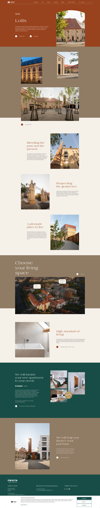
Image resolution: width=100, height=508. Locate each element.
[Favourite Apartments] (89, 2)
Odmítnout (84, 505)
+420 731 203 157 (41, 488)
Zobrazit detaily (23, 504)
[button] (71, 2)
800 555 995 (12, 493)
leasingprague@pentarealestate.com (45, 490)
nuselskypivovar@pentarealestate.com (17, 494)
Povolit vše (84, 498)
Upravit (83, 501)
